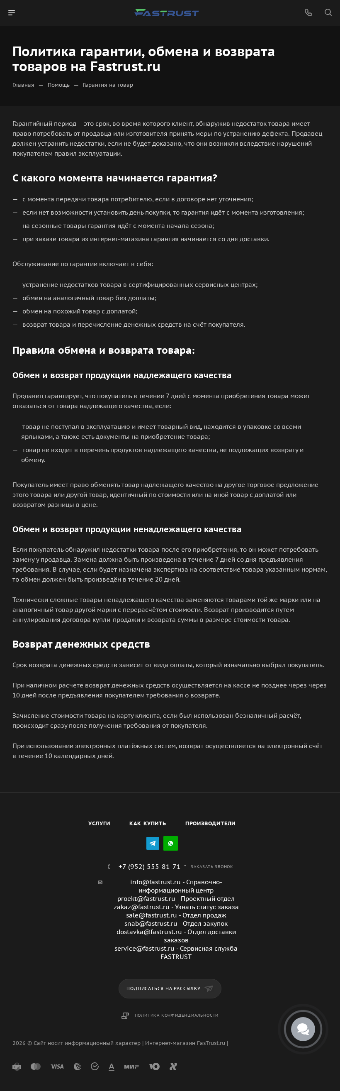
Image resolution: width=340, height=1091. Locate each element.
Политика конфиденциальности (177, 1015)
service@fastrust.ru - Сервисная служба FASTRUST (176, 952)
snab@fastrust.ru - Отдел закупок (176, 923)
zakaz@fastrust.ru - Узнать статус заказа (176, 907)
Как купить (147, 823)
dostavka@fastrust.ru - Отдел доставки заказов (176, 936)
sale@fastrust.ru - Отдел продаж (176, 915)
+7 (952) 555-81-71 (150, 866)
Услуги (99, 823)
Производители (210, 823)
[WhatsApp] (170, 843)
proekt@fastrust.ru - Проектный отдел (176, 899)
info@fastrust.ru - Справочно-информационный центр (176, 886)
